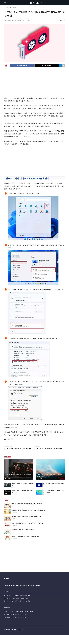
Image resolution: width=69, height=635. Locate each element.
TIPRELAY (36, 2)
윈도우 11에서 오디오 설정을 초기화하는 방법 (22, 484)
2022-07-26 (7, 20)
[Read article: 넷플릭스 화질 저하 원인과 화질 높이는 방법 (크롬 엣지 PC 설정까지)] (7, 511)
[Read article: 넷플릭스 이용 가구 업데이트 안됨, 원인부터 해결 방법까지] (7, 518)
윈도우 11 (15, 7)
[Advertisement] (34, 84)
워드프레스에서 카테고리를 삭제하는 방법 (15, 617)
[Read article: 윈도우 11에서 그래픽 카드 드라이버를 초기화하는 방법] (18, 469)
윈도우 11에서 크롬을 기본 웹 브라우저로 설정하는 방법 (53, 491)
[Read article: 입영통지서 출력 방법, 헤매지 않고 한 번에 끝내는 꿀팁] (7, 537)
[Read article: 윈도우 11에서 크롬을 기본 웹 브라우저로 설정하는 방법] (39, 492)
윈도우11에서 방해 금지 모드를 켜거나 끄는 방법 (17, 601)
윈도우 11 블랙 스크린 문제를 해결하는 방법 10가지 (22, 491)
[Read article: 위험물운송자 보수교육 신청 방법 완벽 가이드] (7, 531)
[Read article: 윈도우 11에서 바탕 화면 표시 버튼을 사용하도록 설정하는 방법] (50, 469)
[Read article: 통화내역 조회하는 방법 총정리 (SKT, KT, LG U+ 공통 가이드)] (7, 505)
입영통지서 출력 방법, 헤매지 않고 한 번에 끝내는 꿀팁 (25, 536)
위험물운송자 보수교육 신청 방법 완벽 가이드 (23, 529)
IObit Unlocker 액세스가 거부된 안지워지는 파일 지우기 (18, 612)
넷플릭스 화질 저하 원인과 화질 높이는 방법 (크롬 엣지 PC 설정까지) (29, 510)
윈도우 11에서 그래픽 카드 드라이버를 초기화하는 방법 (18, 475)
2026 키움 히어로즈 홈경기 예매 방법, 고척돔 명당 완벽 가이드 (27, 523)
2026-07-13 (15, 531)
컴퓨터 (9, 7)
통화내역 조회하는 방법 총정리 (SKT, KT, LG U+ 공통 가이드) (27, 503)
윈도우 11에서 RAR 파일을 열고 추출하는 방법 (53, 484)
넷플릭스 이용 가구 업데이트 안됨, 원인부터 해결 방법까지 (26, 516)
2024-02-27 (8, 478)
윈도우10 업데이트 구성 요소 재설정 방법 (15, 614)
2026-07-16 (15, 518)
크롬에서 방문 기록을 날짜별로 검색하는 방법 (16, 598)
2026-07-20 (15, 505)
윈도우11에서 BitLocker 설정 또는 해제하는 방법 (17, 595)
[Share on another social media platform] (63, 65)
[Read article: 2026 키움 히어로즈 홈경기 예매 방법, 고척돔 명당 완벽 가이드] (7, 524)
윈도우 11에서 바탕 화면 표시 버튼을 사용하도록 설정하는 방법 (49, 475)
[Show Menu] (5, 2)
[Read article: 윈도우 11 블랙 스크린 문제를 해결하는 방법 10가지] (7, 492)
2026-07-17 (15, 512)
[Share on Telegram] (60, 65)
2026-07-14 (15, 525)
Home (5, 7)
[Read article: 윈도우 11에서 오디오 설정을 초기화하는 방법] (7, 485)
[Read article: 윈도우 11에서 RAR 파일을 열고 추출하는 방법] (39, 485)
